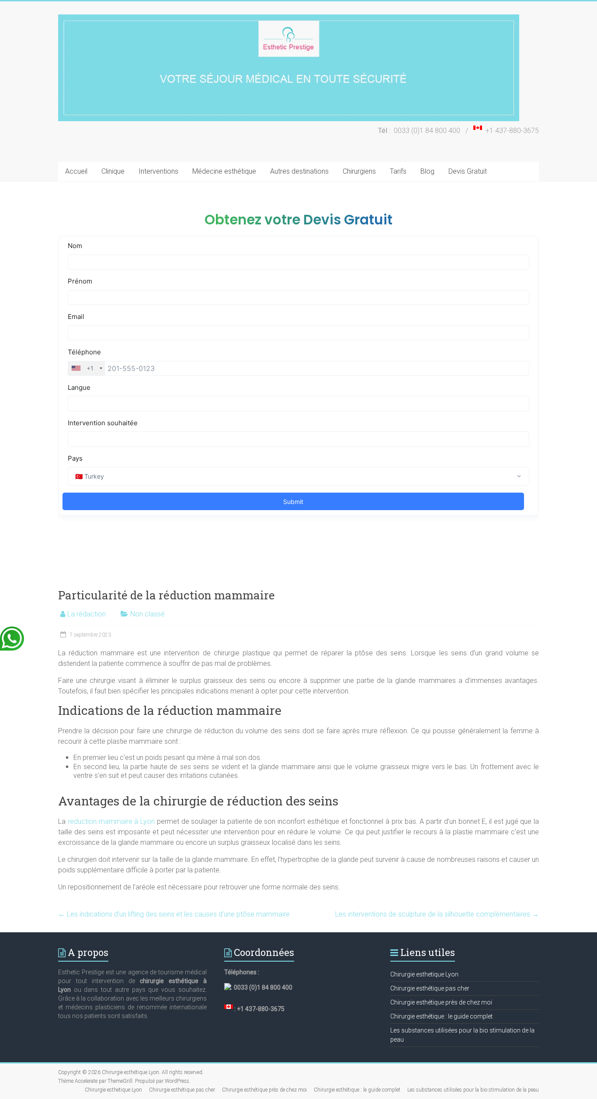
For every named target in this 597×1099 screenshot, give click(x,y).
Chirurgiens (359, 171)
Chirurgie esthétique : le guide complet (441, 1016)
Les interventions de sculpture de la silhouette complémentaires (437, 914)
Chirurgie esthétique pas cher (429, 988)
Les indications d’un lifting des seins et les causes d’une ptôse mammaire (174, 914)
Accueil (76, 171)
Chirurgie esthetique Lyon (424, 974)
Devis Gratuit (467, 171)
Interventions (158, 171)
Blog (427, 171)
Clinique (113, 171)
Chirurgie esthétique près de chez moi (441, 1002)
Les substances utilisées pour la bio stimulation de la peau (473, 1090)
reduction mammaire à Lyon (111, 821)
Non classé (147, 614)
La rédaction (86, 614)
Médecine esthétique (224, 171)
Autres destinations (299, 171)
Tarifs (398, 171)
